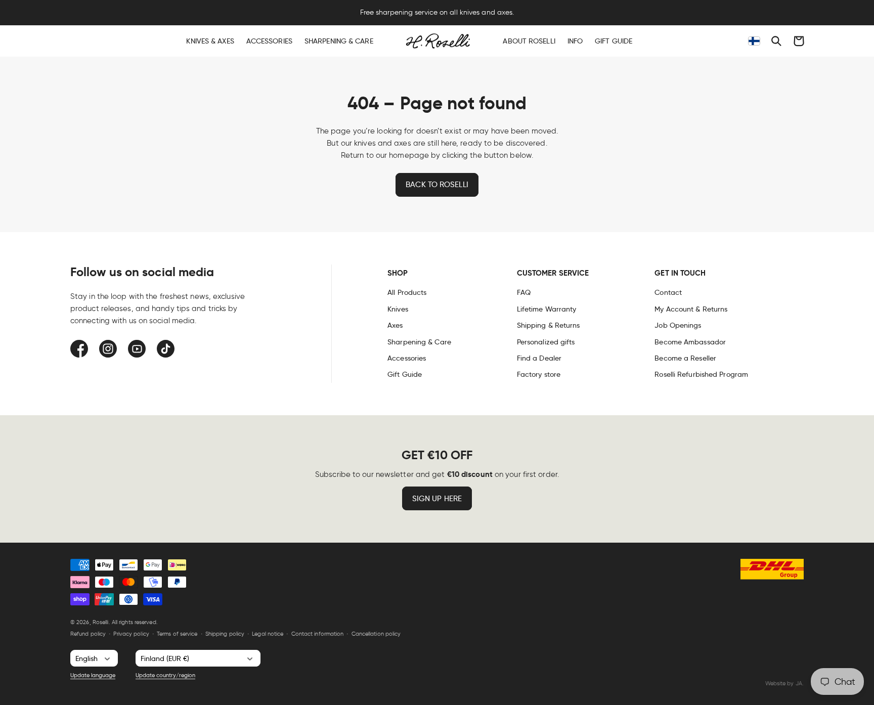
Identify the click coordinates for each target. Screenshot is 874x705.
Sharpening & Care (419, 341)
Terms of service (177, 633)
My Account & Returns (690, 309)
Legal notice (267, 633)
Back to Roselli (437, 184)
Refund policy (88, 633)
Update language (92, 675)
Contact (668, 292)
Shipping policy (225, 633)
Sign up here (437, 498)
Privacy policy (131, 633)
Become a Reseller (685, 358)
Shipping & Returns (548, 325)
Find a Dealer (539, 358)
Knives (397, 309)
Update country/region (165, 675)
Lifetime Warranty (547, 309)
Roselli (101, 622)
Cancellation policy (376, 633)
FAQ (524, 292)
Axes (395, 325)
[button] (776, 41)
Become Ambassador (690, 341)
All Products (406, 292)
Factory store (538, 374)
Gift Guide (404, 374)
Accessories (406, 358)
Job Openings (677, 325)
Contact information (317, 633)
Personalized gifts (546, 341)
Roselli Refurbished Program (701, 374)
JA (799, 683)
